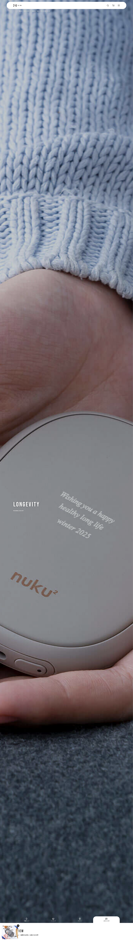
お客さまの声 (106, 921)
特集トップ (26, 921)
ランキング (53, 921)
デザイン (80, 921)
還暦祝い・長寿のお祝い (24, 11)
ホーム (14, 11)
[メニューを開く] (119, 5)
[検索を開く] (108, 5)
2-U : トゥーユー (17, 5)
